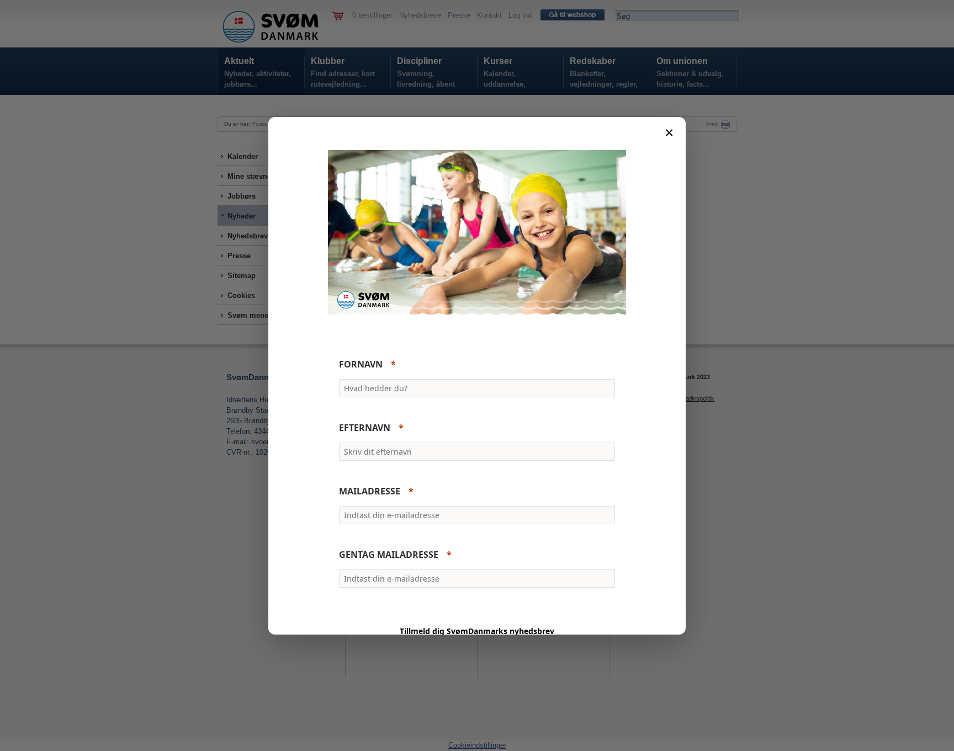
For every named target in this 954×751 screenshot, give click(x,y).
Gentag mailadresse (388, 554)
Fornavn (361, 364)
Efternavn (364, 428)
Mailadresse (369, 491)
